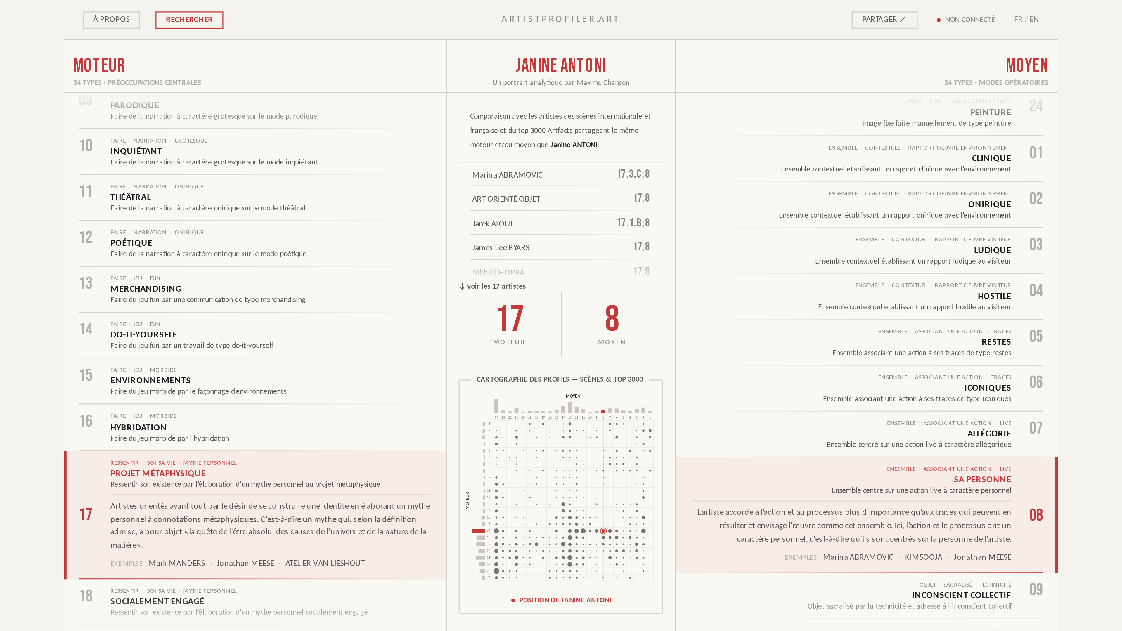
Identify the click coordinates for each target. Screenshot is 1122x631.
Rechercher (189, 19)
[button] (561, 496)
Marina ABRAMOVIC (858, 558)
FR (1018, 19)
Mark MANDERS (177, 564)
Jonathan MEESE (245, 564)
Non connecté (970, 19)
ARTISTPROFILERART (560, 19)
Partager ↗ (884, 19)
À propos (112, 19)
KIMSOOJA (924, 558)
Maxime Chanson (603, 83)
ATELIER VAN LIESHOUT (325, 564)
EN (1034, 19)
